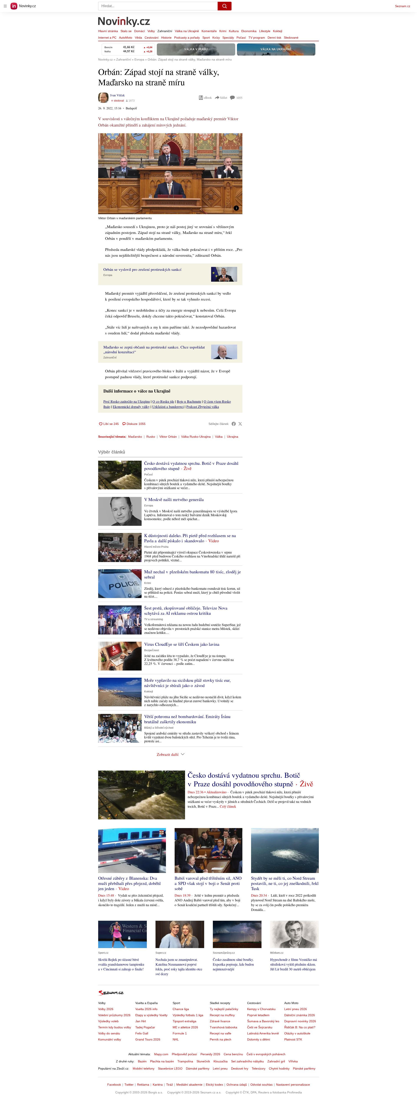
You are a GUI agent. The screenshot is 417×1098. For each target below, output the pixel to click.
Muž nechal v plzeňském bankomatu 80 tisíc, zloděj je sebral (192, 574)
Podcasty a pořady (187, 37)
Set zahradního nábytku (247, 1061)
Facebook (114, 1084)
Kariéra (158, 1084)
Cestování (152, 37)
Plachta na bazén (162, 1061)
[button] (170, 173)
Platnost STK (293, 1039)
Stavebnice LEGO (170, 1068)
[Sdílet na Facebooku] (234, 424)
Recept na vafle (220, 1033)
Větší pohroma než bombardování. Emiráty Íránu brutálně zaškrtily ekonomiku (187, 719)
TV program (256, 37)
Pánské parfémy (304, 1068)
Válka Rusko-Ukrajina (196, 436)
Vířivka (293, 1061)
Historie (166, 37)
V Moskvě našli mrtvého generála (174, 499)
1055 (239, 98)
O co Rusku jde (163, 401)
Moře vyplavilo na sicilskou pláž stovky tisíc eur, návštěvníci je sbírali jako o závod (187, 682)
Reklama (143, 1084)
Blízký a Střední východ (158, 727)
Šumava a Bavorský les (263, 1021)
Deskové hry (239, 1068)
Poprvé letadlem (258, 1015)
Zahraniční (164, 31)
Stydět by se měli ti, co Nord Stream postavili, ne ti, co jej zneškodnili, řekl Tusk (285, 883)
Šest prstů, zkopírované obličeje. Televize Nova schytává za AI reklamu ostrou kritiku (185, 610)
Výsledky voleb (108, 1021)
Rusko (150, 436)
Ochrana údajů (237, 1084)
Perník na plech (220, 1039)
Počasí (241, 37)
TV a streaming (153, 619)
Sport (206, 37)
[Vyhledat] (225, 6)
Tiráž (169, 1084)
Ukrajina (232, 436)
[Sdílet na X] (240, 424)
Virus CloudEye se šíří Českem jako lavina (181, 644)
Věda (138, 37)
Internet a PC (107, 37)
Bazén (142, 1061)
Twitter (129, 1084)
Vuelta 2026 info (146, 1009)
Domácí (139, 31)
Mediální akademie (189, 1084)
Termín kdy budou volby (114, 1027)
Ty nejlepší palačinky (224, 1009)
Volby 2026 (105, 1009)
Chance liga (181, 1009)
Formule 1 (180, 1033)
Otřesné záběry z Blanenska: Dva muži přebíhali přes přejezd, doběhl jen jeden (129, 883)
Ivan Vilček (117, 95)
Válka (219, 436)
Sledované (291, 37)
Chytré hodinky (279, 1068)
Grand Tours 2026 (147, 1039)
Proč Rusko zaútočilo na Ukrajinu (126, 401)
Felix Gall (141, 1033)
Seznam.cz (402, 6)
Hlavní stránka (108, 31)
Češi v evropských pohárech (266, 1054)
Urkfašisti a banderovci (168, 406)
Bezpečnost (151, 650)
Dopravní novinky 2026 (300, 1021)
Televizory (258, 1068)
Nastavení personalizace (293, 1084)
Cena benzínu (233, 1054)
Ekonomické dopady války (131, 406)
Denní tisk (274, 37)
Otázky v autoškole (297, 1033)
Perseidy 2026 (210, 1054)
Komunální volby (109, 1039)
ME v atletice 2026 (185, 1027)
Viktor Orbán (168, 436)
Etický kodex (214, 1084)
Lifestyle (264, 31)
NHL (176, 1039)
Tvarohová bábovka (223, 1027)
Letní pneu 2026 (295, 1009)
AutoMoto (125, 37)
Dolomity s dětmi (258, 1039)
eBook (208, 97)
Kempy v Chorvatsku (261, 1009)
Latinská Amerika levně (263, 1033)
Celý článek (228, 806)
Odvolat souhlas (261, 1084)
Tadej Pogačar (145, 1027)
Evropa (107, 275)
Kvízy (216, 37)
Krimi (222, 31)
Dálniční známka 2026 (299, 1015)
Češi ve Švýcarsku (259, 1027)
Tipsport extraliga (184, 1021)
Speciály (228, 37)
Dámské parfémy (197, 1068)
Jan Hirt (140, 1021)
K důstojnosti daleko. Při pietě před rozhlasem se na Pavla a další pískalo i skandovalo (190, 538)
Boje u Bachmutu (189, 401)
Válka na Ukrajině (187, 31)
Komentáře (209, 31)
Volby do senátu (109, 1033)
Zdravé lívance (220, 1021)
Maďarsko (135, 436)
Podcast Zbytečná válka (202, 406)
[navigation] (5, 6)
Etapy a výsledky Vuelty (151, 1015)
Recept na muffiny (222, 1015)
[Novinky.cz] (124, 22)
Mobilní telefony (143, 1068)
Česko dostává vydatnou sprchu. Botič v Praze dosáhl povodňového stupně (191, 465)
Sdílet (223, 97)
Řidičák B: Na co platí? (299, 1027)
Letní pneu (220, 1068)
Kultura (234, 31)
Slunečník (203, 1061)
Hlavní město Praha (156, 546)
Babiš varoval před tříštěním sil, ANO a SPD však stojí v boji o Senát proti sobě (208, 883)
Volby (151, 31)
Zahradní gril (276, 1061)
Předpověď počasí (184, 1054)
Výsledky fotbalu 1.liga (188, 1015)
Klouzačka (220, 1061)
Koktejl (277, 31)
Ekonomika (248, 31)
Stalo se (126, 31)
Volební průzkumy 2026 (114, 1015)
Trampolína (185, 1061)
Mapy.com (161, 1054)
